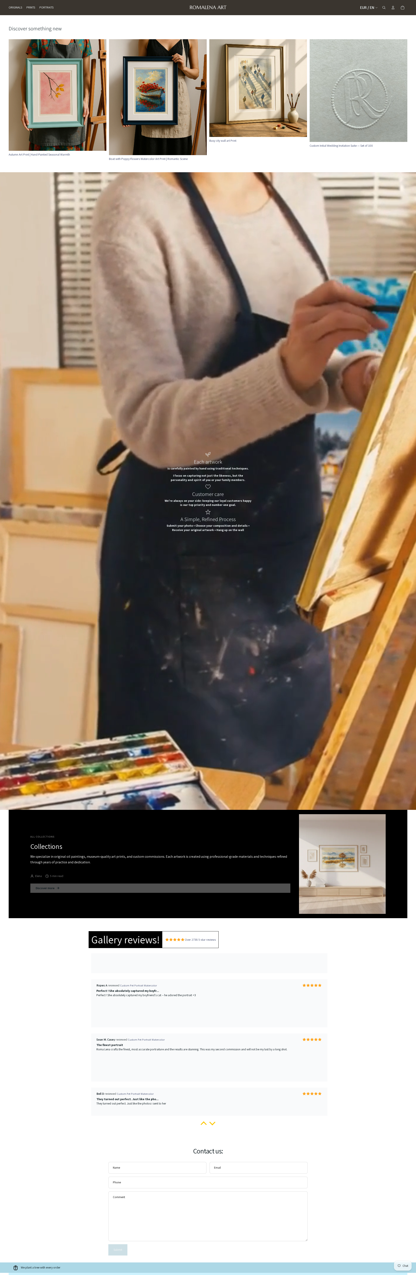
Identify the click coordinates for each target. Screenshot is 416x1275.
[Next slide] (300, 88)
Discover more (45, 888)
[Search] (384, 7)
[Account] (393, 7)
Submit (118, 1250)
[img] (175, 939)
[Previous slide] (215, 88)
